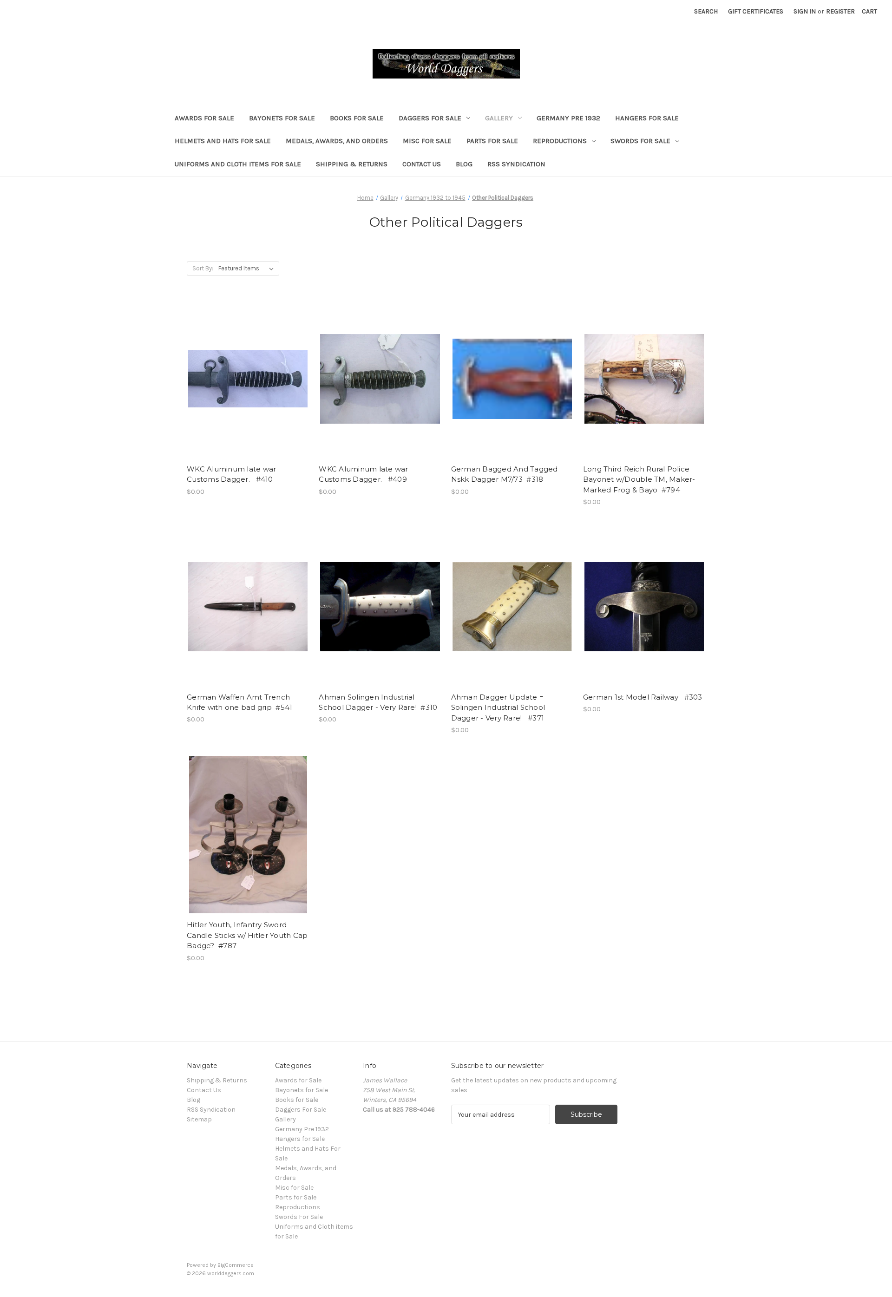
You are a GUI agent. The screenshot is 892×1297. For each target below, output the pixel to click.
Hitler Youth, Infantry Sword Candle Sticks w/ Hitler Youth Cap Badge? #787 (247, 935)
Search (706, 11)
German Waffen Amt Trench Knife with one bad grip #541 (239, 702)
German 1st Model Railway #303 (642, 697)
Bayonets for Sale (282, 118)
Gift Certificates (755, 11)
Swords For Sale (640, 141)
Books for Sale (357, 118)
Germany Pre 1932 (568, 118)
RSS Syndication (516, 164)
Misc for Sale (427, 141)
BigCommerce (235, 1265)
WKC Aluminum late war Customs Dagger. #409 (363, 474)
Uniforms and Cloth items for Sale (238, 164)
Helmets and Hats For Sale (223, 141)
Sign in (805, 11)
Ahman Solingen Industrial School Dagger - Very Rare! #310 (378, 702)
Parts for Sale (492, 141)
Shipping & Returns (351, 164)
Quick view (246, 370)
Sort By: (202, 268)
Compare (245, 387)
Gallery (499, 118)
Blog (464, 164)
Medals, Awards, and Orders (337, 141)
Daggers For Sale (430, 118)
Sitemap (199, 1119)
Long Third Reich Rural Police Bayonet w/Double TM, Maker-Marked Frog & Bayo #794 (639, 479)
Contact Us (421, 164)
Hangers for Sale (647, 118)
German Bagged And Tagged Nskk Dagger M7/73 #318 (504, 474)
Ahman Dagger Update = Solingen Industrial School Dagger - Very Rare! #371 (498, 707)
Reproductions (560, 141)
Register (840, 11)
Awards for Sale (204, 118)
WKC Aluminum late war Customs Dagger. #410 (231, 474)
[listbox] (248, 268)
